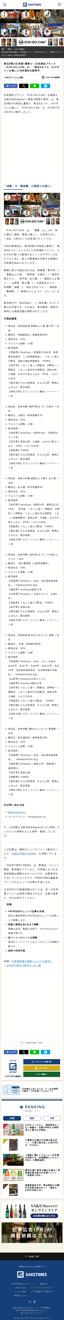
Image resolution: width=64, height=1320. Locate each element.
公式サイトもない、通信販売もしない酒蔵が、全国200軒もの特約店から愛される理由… (42, 1127)
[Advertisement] (32, 149)
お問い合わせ (20, 1288)
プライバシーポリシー (43, 1288)
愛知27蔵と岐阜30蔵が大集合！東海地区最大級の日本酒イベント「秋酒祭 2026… (42, 1172)
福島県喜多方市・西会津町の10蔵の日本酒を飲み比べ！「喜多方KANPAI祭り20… (42, 1187)
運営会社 (43, 1284)
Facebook (34, 1301)
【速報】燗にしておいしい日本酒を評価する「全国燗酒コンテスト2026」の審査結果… (42, 1157)
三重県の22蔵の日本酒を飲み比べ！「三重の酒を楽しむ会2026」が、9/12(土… (42, 1142)
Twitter (29, 1301)
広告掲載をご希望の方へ (43, 1291)
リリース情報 (18, 77)
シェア (12, 86)
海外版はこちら (20, 1295)
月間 (52, 1118)
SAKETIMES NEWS (24, 853)
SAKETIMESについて (20, 1284)
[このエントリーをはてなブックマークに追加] (45, 86)
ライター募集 (20, 1291)
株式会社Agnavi (17, 812)
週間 (32, 1118)
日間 (12, 1118)
